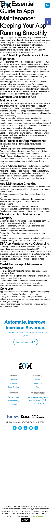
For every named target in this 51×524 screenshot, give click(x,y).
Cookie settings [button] (37, 516)
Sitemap (13, 404)
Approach (13, 379)
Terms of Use (13, 397)
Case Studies (13, 387)
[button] (48, 21)
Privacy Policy (13, 400)
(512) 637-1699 (38, 403)
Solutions (13, 383)
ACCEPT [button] (25, 520)
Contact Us (37, 383)
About (37, 379)
